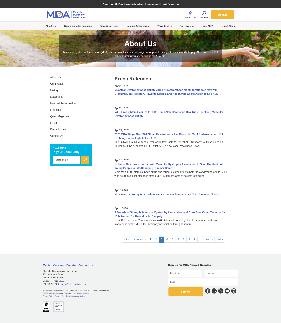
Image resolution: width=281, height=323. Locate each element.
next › (209, 239)
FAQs (53, 122)
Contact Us (56, 135)
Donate (222, 14)
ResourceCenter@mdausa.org (71, 284)
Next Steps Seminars (109, 15)
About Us (51, 25)
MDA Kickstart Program (155, 16)
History (54, 90)
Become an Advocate (109, 8)
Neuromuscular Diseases (78, 25)
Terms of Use (59, 296)
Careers (58, 265)
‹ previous (140, 239)
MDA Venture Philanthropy (156, 10)
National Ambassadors (63, 103)
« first (127, 239)
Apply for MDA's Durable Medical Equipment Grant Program (140, 3)
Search (204, 17)
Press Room (57, 129)
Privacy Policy (48, 296)
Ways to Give (164, 25)
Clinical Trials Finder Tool (111, 10)
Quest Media (228, 25)
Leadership (56, 96)
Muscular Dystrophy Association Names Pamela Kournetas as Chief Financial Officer (166, 194)
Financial (55, 109)
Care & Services (109, 25)
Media (47, 265)
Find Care (190, 17)
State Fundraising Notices (75, 296)
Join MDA (208, 25)
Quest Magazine (59, 116)
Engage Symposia (108, 9)
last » (220, 239)
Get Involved (187, 25)
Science (138, 25)
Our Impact (56, 83)
